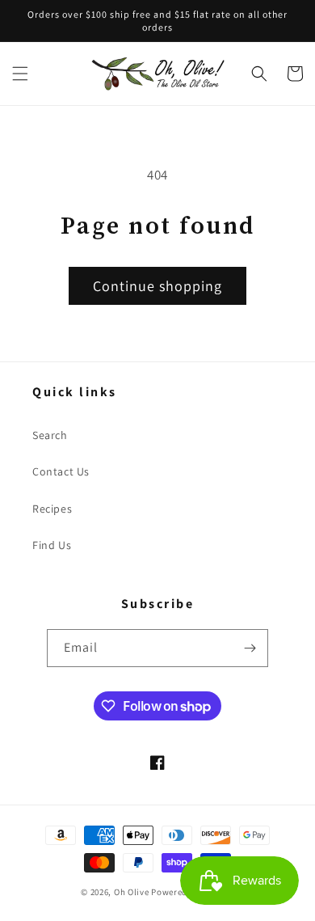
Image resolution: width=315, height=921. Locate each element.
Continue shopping (157, 286)
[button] (20, 73)
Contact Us (61, 471)
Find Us (51, 545)
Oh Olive (131, 892)
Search (50, 435)
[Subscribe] (249, 648)
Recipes (52, 508)
